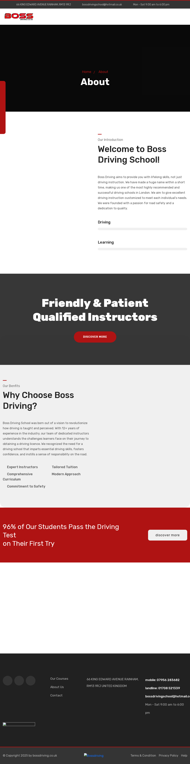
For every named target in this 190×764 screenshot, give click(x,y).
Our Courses (59, 678)
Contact (56, 695)
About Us (57, 687)
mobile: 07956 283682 (162, 680)
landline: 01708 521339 (162, 688)
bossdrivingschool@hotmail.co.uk (102, 4)
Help (184, 755)
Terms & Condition (143, 755)
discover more (95, 336)
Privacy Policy (168, 755)
